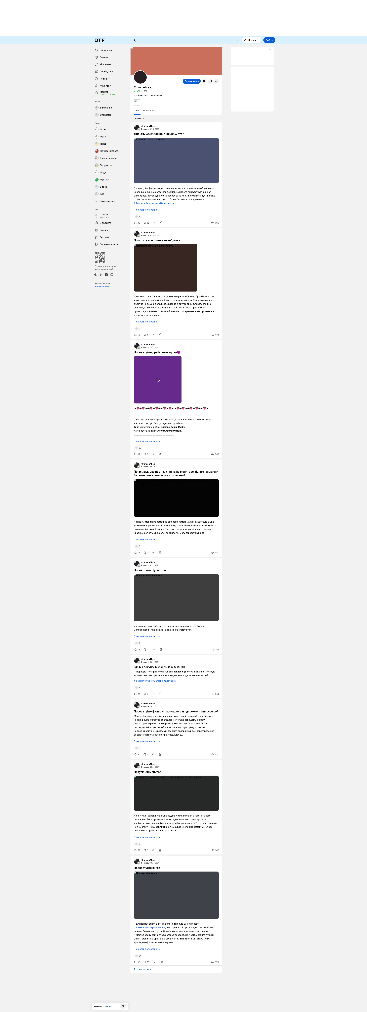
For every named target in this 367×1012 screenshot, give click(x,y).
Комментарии (149, 110)
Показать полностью (146, 209)
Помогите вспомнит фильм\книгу (157, 240)
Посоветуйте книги (147, 868)
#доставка (169, 680)
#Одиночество (167, 203)
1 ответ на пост (142, 969)
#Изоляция (151, 203)
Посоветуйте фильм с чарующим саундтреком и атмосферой (176, 711)
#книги (138, 680)
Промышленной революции (149, 927)
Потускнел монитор (147, 772)
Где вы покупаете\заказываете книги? (160, 667)
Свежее (137, 118)
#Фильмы (139, 203)
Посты (137, 110)
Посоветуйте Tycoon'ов (150, 570)
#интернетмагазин (152, 680)
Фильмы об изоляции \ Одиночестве (159, 134)
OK (123, 1006)
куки (110, 1006)
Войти (269, 40)
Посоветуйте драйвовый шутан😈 (157, 352)
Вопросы (145, 129)
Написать (253, 40)
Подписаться (192, 81)
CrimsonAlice (148, 126)
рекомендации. (102, 286)
